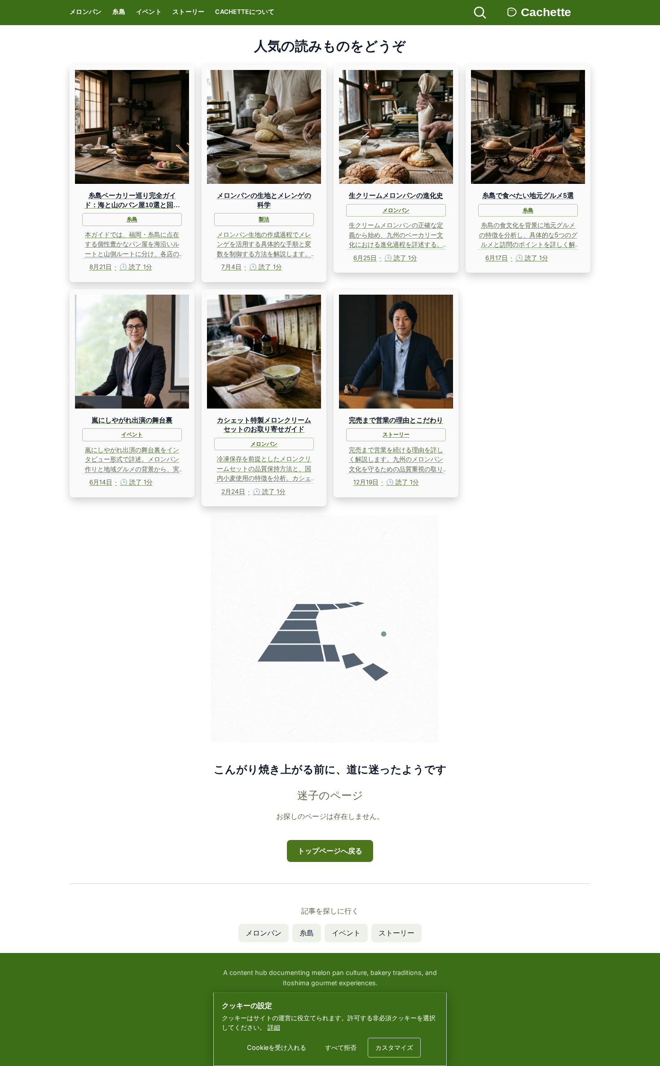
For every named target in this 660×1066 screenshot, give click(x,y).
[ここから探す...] (480, 13)
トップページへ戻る (330, 850)
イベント (149, 11)
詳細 (274, 1027)
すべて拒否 (340, 1047)
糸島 (118, 11)
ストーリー (188, 11)
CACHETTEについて (244, 11)
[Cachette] (546, 13)
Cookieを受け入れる (276, 1047)
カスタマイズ (394, 1047)
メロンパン (85, 11)
